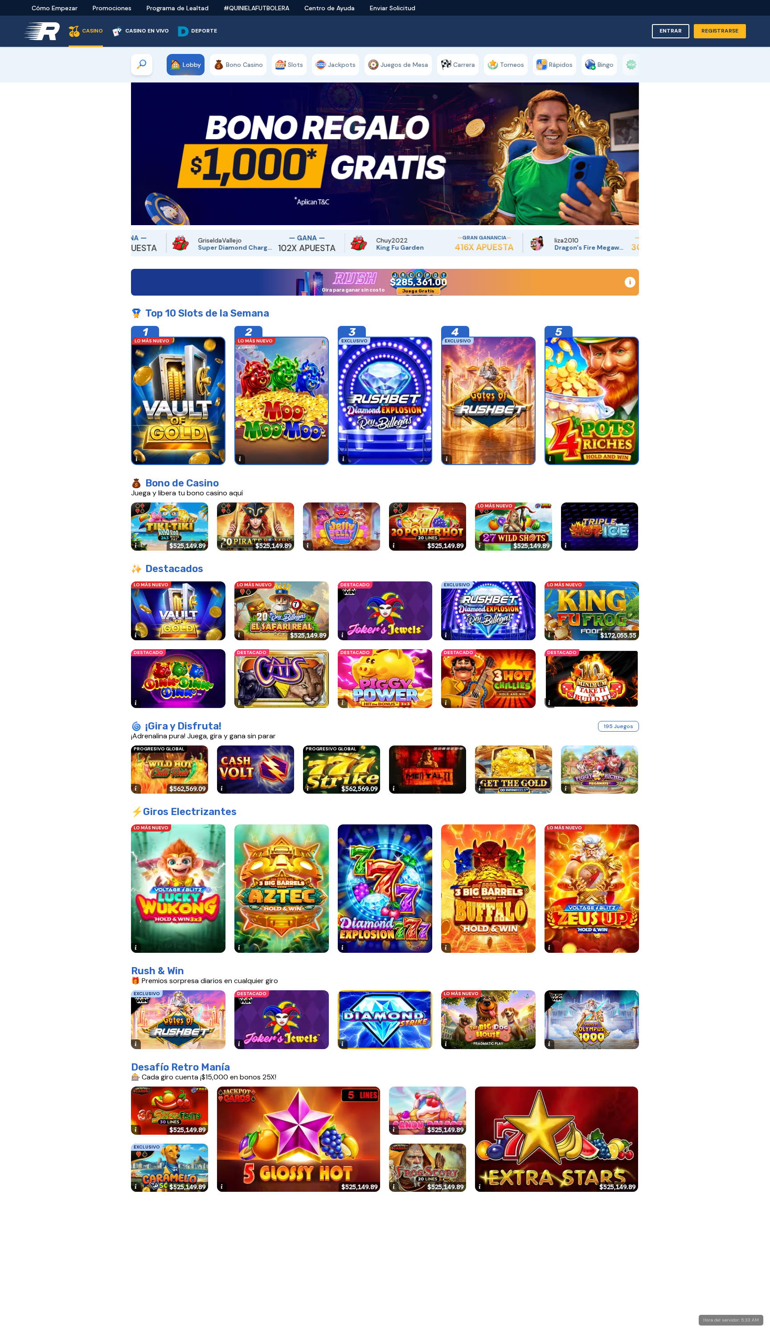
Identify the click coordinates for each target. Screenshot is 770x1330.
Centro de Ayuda (329, 8)
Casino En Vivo (147, 30)
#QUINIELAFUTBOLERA (256, 8)
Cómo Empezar (55, 8)
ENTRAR (670, 30)
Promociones (112, 8)
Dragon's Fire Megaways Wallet (498, 247)
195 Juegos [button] (618, 726)
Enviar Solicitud (392, 8)
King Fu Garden (308, 247)
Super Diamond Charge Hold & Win (143, 247)
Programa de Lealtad (178, 8)
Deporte (204, 30)
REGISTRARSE (719, 30)
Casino (92, 30)
